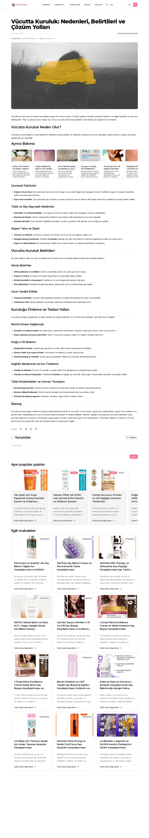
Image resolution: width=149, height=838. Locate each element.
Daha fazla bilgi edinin (23, 520)
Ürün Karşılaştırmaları (128, 33)
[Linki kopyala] (36, 429)
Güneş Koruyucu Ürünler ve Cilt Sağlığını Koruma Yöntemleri (107, 498)
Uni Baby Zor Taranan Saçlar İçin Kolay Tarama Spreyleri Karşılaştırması (31, 744)
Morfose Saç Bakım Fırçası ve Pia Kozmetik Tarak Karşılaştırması (74, 566)
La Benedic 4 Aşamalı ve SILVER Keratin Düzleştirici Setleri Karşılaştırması (115, 744)
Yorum (133, 457)
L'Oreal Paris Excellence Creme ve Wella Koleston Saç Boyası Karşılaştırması (117, 625)
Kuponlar (98, 5)
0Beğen (132, 437)
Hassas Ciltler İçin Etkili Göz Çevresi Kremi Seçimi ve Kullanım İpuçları (68, 498)
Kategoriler (59, 5)
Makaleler (46, 5)
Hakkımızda (75, 5)
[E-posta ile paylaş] (31, 429)
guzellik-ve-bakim (29, 38)
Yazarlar (87, 5)
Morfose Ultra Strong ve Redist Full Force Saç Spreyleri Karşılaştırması (71, 744)
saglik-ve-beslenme (47, 38)
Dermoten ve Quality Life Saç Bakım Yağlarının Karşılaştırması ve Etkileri (31, 566)
